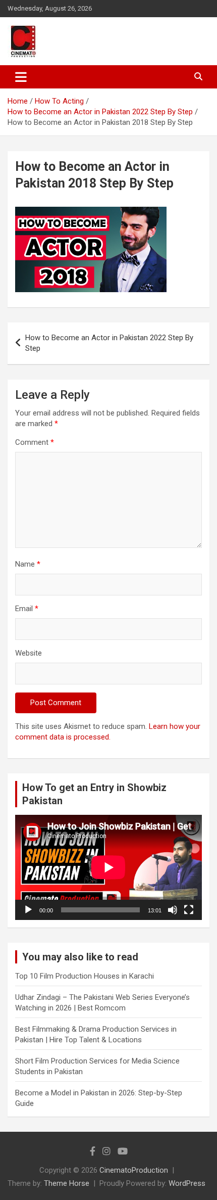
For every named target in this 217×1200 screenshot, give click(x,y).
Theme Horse (66, 1183)
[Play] (28, 910)
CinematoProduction (133, 1170)
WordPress (187, 1183)
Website (28, 653)
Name (27, 564)
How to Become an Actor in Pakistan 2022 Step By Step (109, 343)
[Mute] (173, 910)
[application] (108, 867)
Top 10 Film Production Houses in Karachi (84, 976)
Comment (34, 442)
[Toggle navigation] (21, 76)
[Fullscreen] (189, 910)
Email (26, 608)
